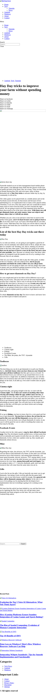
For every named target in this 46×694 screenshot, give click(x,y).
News (11, 10)
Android (7, 12)
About (6, 16)
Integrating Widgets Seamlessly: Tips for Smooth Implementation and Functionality (21, 655)
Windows (7, 14)
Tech (6, 6)
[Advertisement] (23, 63)
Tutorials (11, 8)
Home (6, 4)
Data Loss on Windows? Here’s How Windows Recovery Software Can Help (20, 645)
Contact (7, 18)
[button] (23, 22)
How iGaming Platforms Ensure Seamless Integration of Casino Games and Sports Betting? (21, 615)
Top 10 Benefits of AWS (10, 636)
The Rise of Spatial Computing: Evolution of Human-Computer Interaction (19, 626)
